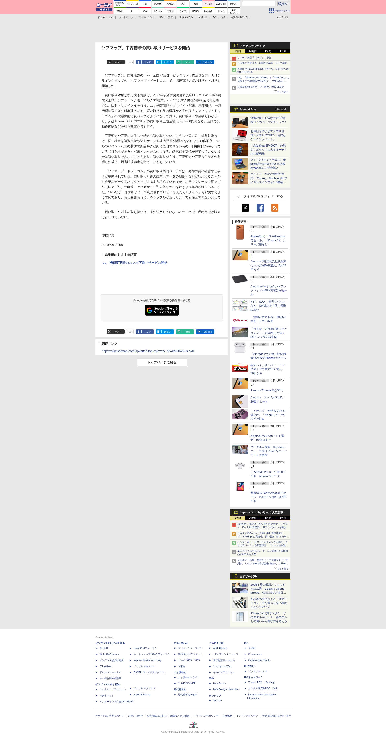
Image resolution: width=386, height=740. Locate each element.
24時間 (253, 51)
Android (202, 17)
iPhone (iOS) (186, 17)
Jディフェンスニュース (225, 654)
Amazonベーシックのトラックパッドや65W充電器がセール (268, 290)
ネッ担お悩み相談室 (110, 678)
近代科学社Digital (187, 694)
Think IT (104, 648)
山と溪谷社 (180, 672)
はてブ (167, 62)
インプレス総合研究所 (112, 660)
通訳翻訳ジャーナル (224, 660)
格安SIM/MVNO (239, 17)
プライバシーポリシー (206, 715)
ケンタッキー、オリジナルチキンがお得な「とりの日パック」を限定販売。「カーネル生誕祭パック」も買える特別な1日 (262, 545)
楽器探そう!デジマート (190, 654)
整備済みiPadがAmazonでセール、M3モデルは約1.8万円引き (268, 497)
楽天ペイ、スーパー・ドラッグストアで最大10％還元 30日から (268, 369)
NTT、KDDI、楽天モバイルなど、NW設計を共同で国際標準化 (268, 305)
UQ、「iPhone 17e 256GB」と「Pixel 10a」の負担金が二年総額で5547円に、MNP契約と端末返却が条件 (263, 81)
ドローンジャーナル (110, 672)
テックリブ (215, 695)
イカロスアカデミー (224, 672)
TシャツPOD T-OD (189, 660)
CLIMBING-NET (186, 683)
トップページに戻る (161, 362)
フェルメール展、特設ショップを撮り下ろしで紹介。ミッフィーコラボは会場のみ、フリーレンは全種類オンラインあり (262, 563)
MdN (211, 678)
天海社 (252, 648)
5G (214, 17)
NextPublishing (142, 694)
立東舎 (181, 666)
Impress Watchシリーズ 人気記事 (261, 512)
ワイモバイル (146, 17)
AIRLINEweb (220, 648)
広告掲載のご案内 (156, 715)
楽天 (170, 17)
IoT (223, 17)
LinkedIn (208, 62)
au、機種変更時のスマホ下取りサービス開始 (135, 262)
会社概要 (227, 715)
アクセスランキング (252, 45)
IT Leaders (105, 666)
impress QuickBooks (259, 660)
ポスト (118, 62)
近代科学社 (180, 689)
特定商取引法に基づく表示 (276, 715)
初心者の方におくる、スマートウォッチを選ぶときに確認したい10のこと (268, 603)
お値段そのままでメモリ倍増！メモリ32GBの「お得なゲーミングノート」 (268, 135)
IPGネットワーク (253, 677)
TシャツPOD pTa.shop (261, 682)
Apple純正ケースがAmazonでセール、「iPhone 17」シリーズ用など (268, 240)
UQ (161, 17)
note (188, 62)
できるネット (107, 695)
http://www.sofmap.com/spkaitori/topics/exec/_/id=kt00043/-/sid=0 (148, 351)
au (111, 17)
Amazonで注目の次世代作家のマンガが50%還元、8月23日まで (268, 265)
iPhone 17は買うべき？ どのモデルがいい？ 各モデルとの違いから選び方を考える (268, 617)
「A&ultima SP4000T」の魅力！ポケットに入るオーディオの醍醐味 (268, 149)
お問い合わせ (135, 715)
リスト (130, 62)
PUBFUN (249, 666)
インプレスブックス (144, 688)
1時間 (238, 51)
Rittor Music (181, 643)
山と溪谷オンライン (189, 677)
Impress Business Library (147, 660)
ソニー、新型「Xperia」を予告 (254, 57)
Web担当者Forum (109, 654)
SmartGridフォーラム (145, 648)
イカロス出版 (216, 643)
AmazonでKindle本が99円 (266, 390)
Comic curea (255, 654)
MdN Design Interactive (226, 689)
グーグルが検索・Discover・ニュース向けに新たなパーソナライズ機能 (268, 451)
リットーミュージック (190, 648)
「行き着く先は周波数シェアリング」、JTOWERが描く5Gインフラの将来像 (268, 333)
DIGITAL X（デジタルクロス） (150, 672)
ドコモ (101, 17)
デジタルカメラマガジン (113, 689)
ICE (246, 643)
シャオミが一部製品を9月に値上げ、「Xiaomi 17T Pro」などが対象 (268, 414)
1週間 (268, 51)
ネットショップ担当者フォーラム (152, 654)
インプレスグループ (247, 715)
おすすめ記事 (248, 576)
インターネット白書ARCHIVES (117, 701)
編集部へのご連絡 (180, 715)
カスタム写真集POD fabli (262, 688)
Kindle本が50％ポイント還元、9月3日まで (260, 86)
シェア (147, 62)
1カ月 (283, 51)
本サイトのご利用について (109, 715)
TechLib (217, 700)
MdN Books (219, 683)
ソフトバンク (126, 17)
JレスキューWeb (222, 666)
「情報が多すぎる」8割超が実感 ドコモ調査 (262, 63)
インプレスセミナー (144, 666)
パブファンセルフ (258, 671)
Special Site (248, 109)
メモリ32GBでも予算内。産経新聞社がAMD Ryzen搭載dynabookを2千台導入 (268, 163)
